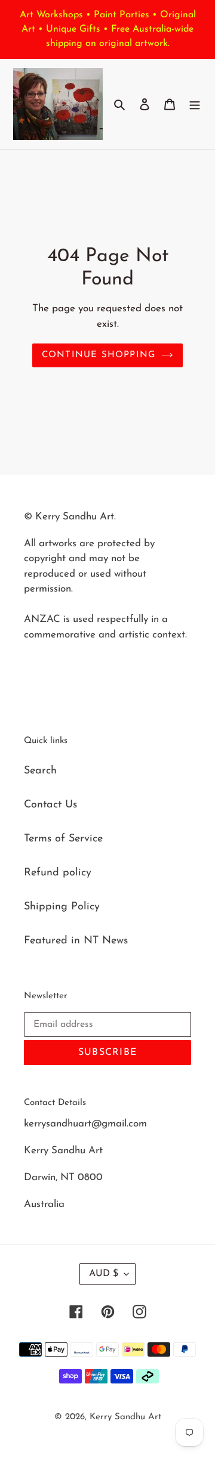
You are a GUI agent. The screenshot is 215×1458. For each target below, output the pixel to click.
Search (40, 771)
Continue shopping (99, 355)
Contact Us (50, 805)
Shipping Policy (62, 907)
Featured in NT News (76, 941)
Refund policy (57, 873)
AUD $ (103, 1274)
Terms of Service (63, 839)
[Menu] (194, 104)
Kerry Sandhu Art (125, 1417)
